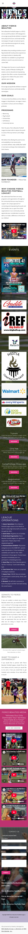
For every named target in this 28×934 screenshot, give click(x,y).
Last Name (4, 845)
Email (3, 852)
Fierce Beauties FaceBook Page (13, 891)
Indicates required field (8, 835)
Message (4, 858)
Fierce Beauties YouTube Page (13, 904)
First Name (5, 838)
